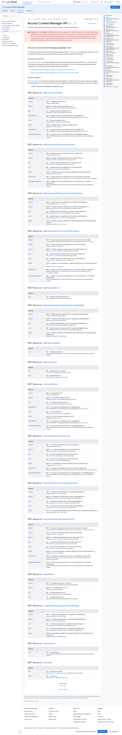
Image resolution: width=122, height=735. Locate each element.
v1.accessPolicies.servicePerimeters (58, 519)
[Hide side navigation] (20, 732)
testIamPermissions (34, 134)
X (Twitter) (100, 716)
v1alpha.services (49, 362)
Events (99, 714)
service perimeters (75, 241)
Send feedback (92, 23)
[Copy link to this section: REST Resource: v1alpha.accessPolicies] (64, 93)
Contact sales (27, 719)
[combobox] (81, 2)
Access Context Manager (15, 7)
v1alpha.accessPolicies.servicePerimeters (60, 231)
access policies (55, 122)
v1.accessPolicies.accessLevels (56, 436)
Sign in (118, 2)
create (30, 101)
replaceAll (31, 176)
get (29, 111)
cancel (30, 583)
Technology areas (27, 2)
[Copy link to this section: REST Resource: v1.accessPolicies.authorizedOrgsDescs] (80, 483)
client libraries (72, 52)
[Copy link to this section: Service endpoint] (42, 78)
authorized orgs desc (59, 204)
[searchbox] (11, 16)
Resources (30, 10)
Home (29, 19)
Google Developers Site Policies (51, 698)
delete (30, 106)
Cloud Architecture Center (80, 719)
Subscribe (102, 731)
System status (52, 719)
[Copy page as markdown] (74, 23)
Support (51, 714)
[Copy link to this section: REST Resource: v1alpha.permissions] (62, 343)
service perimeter (57, 246)
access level (56, 155)
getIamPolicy (32, 115)
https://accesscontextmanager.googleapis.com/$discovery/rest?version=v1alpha (54, 73)
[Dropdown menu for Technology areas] (34, 2)
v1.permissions (48, 643)
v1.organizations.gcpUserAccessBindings (60, 605)
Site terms (41, 728)
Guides (13, 10)
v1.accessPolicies (50, 384)
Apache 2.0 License (29, 698)
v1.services (47, 662)
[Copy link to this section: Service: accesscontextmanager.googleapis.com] (73, 48)
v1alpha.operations (50, 288)
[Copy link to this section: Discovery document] (45, 59)
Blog (99, 711)
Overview (5, 10)
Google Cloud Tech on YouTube (106, 722)
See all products (28, 711)
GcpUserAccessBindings (57, 330)
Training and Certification (79, 722)
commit (30, 240)
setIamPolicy (32, 129)
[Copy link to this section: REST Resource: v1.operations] (56, 574)
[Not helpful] (97, 19)
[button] (11, 29)
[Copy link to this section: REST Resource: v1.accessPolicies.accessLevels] (72, 436)
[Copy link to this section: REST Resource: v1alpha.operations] (61, 288)
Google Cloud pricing (29, 714)
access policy (56, 108)
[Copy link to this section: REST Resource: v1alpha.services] (58, 362)
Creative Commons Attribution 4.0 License (69, 696)
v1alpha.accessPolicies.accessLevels (58, 144)
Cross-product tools (43, 2)
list (29, 120)
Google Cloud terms (50, 728)
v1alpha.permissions (51, 343)
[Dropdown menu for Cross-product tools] (51, 2)
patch (30, 125)
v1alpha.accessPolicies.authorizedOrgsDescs (62, 193)
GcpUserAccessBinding (58, 316)
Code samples (77, 716)
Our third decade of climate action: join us (68, 728)
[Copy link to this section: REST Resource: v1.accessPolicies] (59, 384)
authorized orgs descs (57, 218)
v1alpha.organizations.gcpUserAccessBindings (63, 305)
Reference (21, 10)
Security (44, 19)
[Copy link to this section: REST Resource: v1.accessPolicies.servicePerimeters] (76, 519)
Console (95, 2)
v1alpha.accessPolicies (52, 93)
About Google (27, 728)
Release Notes (52, 716)
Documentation (36, 19)
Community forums (54, 711)
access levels (54, 169)
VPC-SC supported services (59, 377)
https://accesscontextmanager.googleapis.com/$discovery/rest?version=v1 (53, 70)
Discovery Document (35, 62)
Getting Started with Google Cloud (82, 714)
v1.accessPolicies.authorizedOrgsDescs (60, 483)
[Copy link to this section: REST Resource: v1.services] (53, 663)
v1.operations (48, 574)
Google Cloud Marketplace (31, 716)
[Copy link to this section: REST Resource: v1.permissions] (57, 644)
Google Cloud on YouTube (104, 719)
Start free (115, 7)
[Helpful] (95, 19)
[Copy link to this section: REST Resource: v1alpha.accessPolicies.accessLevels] (76, 145)
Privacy (35, 728)
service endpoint (34, 81)
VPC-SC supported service (59, 673)
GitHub (75, 711)
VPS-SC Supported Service (57, 372)
